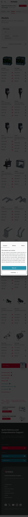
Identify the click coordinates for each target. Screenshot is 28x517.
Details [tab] (14, 245)
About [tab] (22, 245)
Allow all (14, 267)
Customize (13, 272)
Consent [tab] (5, 245)
